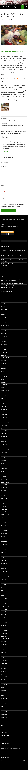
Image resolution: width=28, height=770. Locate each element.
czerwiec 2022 (4, 430)
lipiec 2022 (3, 428)
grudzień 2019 (4, 509)
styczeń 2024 (4, 382)
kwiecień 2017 (4, 590)
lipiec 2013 (3, 706)
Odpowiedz (7, 151)
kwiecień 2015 (4, 652)
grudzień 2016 (4, 601)
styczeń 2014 (4, 690)
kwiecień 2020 (4, 498)
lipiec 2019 (3, 522)
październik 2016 (5, 606)
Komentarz (4, 166)
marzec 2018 (4, 563)
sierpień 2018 (4, 549)
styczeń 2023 (4, 414)
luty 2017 (3, 595)
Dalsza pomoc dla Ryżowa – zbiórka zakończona (12, 124)
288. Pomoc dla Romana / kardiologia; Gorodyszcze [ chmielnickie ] (12, 290)
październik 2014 (5, 665)
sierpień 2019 (4, 520)
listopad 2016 (4, 603)
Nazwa (3, 185)
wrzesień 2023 (4, 393)
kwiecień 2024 (4, 374)
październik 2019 (5, 514)
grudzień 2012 (4, 714)
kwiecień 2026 (4, 309)
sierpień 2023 (4, 395)
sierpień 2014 (4, 671)
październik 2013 (5, 698)
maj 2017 (3, 587)
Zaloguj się (3, 729)
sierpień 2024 (4, 363)
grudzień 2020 (4, 476)
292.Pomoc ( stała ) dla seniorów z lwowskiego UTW (13, 250)
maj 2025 (3, 339)
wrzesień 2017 (4, 579)
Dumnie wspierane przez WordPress (8, 768)
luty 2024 (3, 379)
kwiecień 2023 (4, 406)
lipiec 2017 (3, 584)
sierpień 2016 (4, 611)
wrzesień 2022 (4, 425)
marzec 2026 (4, 311)
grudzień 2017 (4, 571)
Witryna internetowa (6, 198)
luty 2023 (3, 411)
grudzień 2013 (4, 693)
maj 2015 (3, 649)
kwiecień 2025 (4, 341)
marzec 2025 (4, 344)
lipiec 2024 (3, 366)
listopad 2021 (4, 447)
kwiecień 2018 (4, 560)
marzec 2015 (4, 655)
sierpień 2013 (4, 703)
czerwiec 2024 (4, 368)
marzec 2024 (4, 376)
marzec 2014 (4, 684)
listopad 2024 (4, 355)
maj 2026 (3, 306)
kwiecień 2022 (4, 433)
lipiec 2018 (3, 552)
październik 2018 (5, 547)
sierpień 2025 (4, 330)
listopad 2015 (4, 636)
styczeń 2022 (4, 441)
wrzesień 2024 (4, 360)
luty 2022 (3, 438)
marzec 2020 (4, 501)
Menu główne (26, 7)
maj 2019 (3, 528)
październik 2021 (5, 449)
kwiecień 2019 (4, 530)
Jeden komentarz (18, 21)
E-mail (3, 191)
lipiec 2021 (3, 457)
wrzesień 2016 (4, 609)
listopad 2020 (4, 479)
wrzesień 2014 (4, 668)
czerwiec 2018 (4, 555)
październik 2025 (5, 325)
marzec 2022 (4, 436)
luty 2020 (3, 503)
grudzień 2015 (4, 633)
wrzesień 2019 (4, 517)
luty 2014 (3, 687)
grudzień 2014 (4, 663)
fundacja (11, 21)
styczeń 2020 (4, 506)
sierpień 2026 (4, 301)
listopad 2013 (4, 695)
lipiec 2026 (3, 303)
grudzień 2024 (4, 352)
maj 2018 (3, 557)
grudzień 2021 (4, 444)
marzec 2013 (4, 709)
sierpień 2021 (4, 455)
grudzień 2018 (4, 541)
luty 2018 (3, 566)
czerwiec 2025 (4, 336)
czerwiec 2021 (4, 460)
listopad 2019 (4, 511)
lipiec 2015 (3, 647)
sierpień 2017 (4, 582)
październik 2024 (5, 357)
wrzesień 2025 (4, 328)
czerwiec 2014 (4, 676)
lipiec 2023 (3, 398)
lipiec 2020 (3, 490)
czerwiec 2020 (4, 493)
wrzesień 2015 (4, 641)
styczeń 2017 (4, 598)
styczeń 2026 (4, 317)
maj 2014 (3, 679)
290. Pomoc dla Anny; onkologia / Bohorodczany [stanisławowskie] (11, 279)
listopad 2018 (4, 544)
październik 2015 (5, 638)
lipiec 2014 (3, 674)
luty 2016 (3, 628)
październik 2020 (5, 482)
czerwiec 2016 (4, 617)
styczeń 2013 (4, 711)
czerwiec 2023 (4, 401)
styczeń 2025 (4, 349)
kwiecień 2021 (4, 466)
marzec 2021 (4, 468)
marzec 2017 (4, 593)
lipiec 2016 (3, 614)
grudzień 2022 (4, 417)
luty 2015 (3, 657)
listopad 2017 (4, 574)
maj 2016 (3, 620)
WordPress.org (4, 737)
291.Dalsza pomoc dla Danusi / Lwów (9, 253)
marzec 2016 (4, 625)
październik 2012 (5, 717)
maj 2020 (3, 495)
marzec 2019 (4, 533)
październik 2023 (5, 390)
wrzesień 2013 (4, 701)
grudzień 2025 (4, 320)
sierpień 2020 (4, 487)
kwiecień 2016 (4, 622)
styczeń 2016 (4, 630)
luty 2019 (3, 536)
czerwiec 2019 (4, 525)
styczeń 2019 (4, 538)
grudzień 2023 (4, 384)
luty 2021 (3, 471)
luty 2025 (3, 347)
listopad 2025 (4, 322)
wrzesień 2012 (4, 720)
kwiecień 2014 (4, 682)
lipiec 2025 (3, 333)
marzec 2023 (4, 409)
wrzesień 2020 (4, 484)
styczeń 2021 (4, 474)
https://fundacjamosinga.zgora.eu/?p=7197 (12, 51)
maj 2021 (3, 463)
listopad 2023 (4, 387)
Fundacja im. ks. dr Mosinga (9, 7)
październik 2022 (5, 422)
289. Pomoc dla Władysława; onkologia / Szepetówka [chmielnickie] (12, 286)
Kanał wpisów (4, 732)
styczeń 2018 (4, 568)
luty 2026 (3, 314)
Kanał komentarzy (5, 735)
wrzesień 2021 (4, 452)
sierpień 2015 (4, 644)
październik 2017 (5, 576)
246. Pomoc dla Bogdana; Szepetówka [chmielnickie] (13, 119)
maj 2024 (3, 371)
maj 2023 (3, 403)
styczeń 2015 (4, 660)
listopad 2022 (4, 420)
